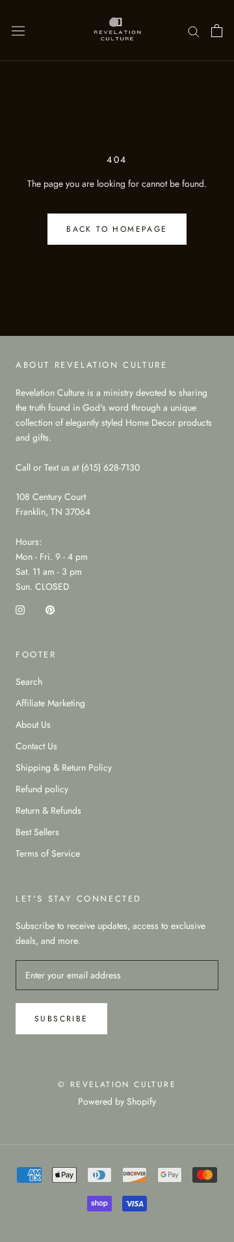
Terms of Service (48, 853)
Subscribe (61, 1019)
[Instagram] (20, 608)
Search (29, 681)
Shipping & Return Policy (64, 767)
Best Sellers (37, 831)
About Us (33, 724)
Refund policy (42, 788)
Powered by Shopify (117, 1101)
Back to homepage (116, 229)
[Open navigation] (18, 30)
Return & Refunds (48, 810)
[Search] (194, 30)
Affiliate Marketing (50, 703)
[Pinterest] (50, 608)
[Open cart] (216, 30)
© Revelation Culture (117, 1084)
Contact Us (36, 745)
